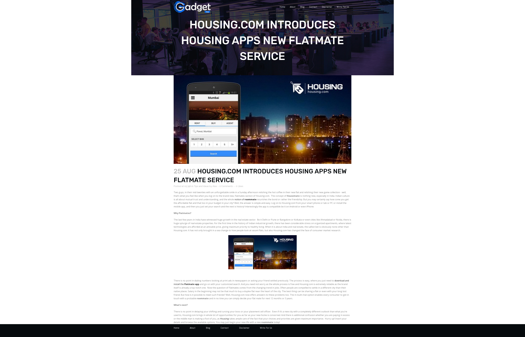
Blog (208, 327)
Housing (224, 318)
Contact (225, 327)
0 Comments (226, 186)
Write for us (266, 327)
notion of (245, 199)
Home (176, 327)
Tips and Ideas (201, 186)
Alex (214, 186)
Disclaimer (244, 327)
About (193, 327)
